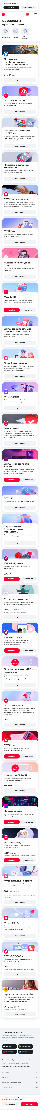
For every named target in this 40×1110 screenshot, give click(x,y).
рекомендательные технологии (12, 1100)
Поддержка (15, 1060)
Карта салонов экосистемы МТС (18, 1063)
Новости (31, 1060)
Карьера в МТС (6, 1066)
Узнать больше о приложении (11, 1041)
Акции (4, 1063)
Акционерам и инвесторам (21, 1066)
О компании (5, 1060)
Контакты (24, 1060)
